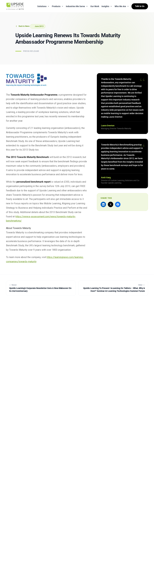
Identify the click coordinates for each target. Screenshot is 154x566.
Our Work (94, 6)
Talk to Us (139, 6)
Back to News (24, 26)
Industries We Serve (75, 6)
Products (56, 6)
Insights (105, 6)
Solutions (41, 6)
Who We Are (120, 6)
